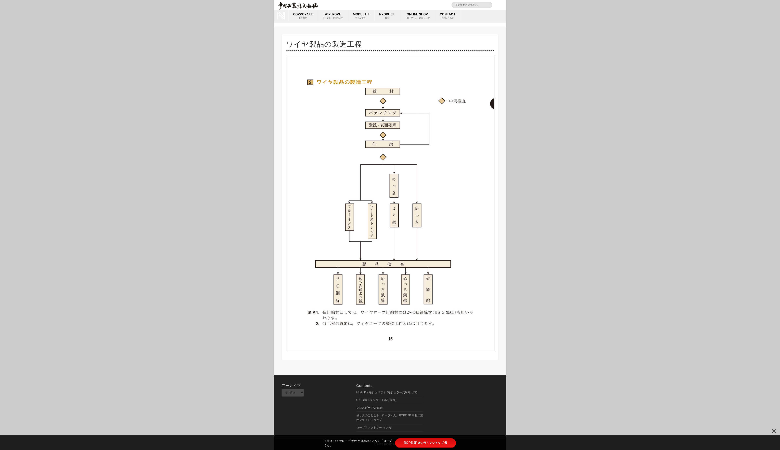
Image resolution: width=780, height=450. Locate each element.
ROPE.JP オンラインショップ (424, 443)
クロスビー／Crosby (369, 407)
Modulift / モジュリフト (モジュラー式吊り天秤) (386, 392)
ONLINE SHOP (417, 15)
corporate (303, 15)
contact (447, 15)
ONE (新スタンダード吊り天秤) (376, 400)
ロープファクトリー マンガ (373, 427)
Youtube (501, 5)
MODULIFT (361, 15)
